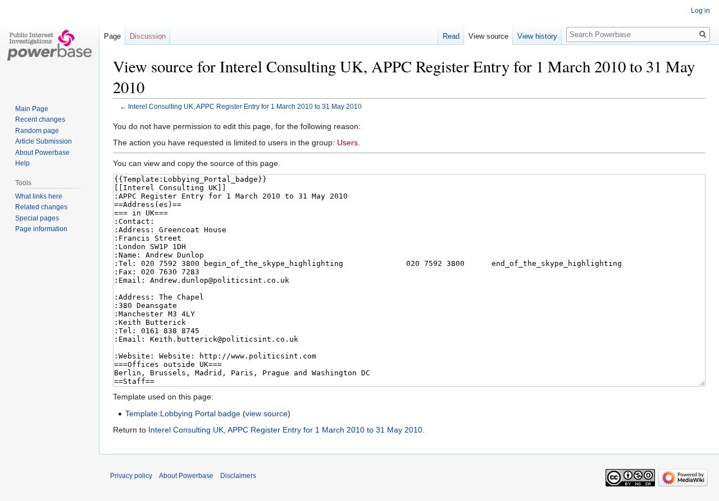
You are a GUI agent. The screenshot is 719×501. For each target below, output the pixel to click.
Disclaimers (238, 476)
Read (451, 36)
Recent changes (40, 119)
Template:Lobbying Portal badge (182, 413)
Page (112, 36)
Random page (37, 131)
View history (537, 36)
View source (488, 36)
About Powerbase (42, 153)
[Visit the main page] (49, 45)
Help (22, 163)
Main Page (31, 109)
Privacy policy (131, 476)
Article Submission (43, 141)
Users (347, 142)
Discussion (148, 36)
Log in (700, 11)
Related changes (41, 207)
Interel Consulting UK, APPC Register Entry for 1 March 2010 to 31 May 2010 (245, 106)
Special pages (37, 218)
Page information (41, 229)
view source (266, 413)
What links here (38, 196)
